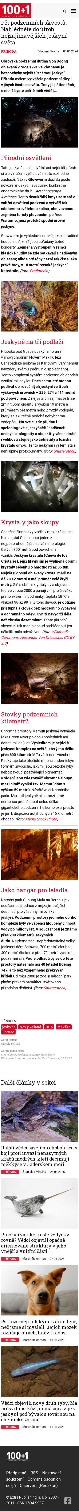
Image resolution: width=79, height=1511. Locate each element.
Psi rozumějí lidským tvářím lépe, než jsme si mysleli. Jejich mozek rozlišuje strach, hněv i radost (39, 1327)
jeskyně (8, 1027)
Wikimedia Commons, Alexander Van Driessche (30, 1058)
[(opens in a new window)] (68, 1488)
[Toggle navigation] (73, 11)
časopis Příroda (10, 1043)
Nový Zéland (30, 1027)
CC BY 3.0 (66, 1058)
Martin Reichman (34, 1259)
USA (49, 1027)
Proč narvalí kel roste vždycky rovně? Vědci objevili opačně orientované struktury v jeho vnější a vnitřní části (35, 1243)
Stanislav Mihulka (34, 1172)
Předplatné (16, 1472)
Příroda (10, 1171)
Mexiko (63, 1027)
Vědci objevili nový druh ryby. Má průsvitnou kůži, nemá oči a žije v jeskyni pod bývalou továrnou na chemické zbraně (39, 1411)
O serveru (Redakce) (39, 1485)
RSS (34, 1472)
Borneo (8, 1032)
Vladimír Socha (48, 51)
